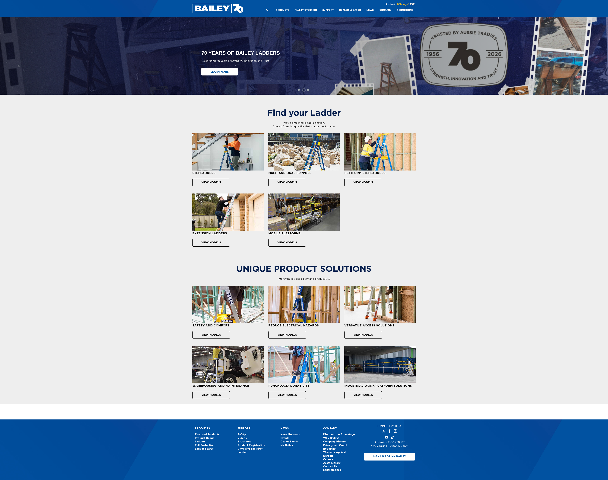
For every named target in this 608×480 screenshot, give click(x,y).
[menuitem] (282, 10)
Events (284, 438)
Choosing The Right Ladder (250, 451)
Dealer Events (289, 441)
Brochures (244, 441)
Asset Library (332, 463)
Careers (328, 459)
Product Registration (251, 445)
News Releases (290, 434)
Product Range (204, 438)
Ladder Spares (204, 449)
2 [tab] (303, 90)
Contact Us (330, 466)
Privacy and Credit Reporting (335, 447)
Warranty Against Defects (334, 454)
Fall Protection (204, 445)
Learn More (219, 72)
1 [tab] (299, 90)
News (284, 428)
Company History (334, 441)
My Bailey (286, 445)
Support (244, 428)
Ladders (200, 441)
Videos (242, 438)
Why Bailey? (331, 438)
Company (330, 428)
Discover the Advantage (339, 434)
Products (202, 428)
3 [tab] (308, 90)
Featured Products (207, 434)
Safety (242, 434)
